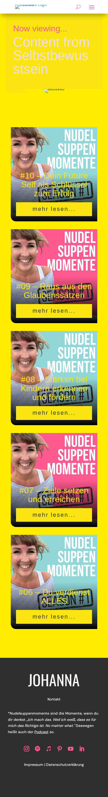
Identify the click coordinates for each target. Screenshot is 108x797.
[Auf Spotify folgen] (37, 748)
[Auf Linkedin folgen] (81, 748)
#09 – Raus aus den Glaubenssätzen (54, 291)
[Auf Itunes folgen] (48, 748)
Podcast (41, 731)
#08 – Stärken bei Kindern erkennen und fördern (54, 388)
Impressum (33, 764)
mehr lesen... (54, 209)
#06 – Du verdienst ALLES (54, 596)
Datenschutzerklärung (65, 764)
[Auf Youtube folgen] (70, 748)
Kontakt (54, 699)
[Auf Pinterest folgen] (59, 748)
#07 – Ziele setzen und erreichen (54, 495)
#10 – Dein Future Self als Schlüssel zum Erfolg (54, 184)
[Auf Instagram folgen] (26, 748)
